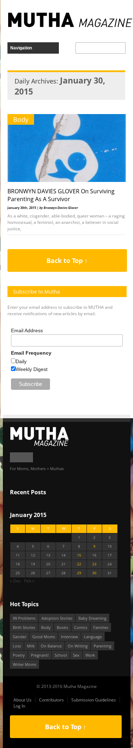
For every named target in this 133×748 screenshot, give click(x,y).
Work (90, 655)
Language (93, 636)
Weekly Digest (32, 369)
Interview (69, 636)
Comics (80, 627)
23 (94, 564)
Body (20, 119)
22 (79, 564)
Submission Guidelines (93, 700)
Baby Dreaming (92, 618)
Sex (76, 655)
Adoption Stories (56, 618)
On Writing (78, 646)
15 (79, 555)
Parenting (102, 646)
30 (94, 573)
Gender (19, 636)
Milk (31, 646)
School (61, 655)
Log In (19, 706)
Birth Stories (24, 627)
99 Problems (24, 618)
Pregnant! (40, 655)
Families (100, 627)
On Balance (51, 646)
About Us (22, 700)
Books (62, 627)
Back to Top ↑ (67, 260)
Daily (21, 361)
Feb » (29, 581)
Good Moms (43, 636)
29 (79, 573)
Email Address (27, 330)
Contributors (51, 700)
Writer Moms (24, 664)
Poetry (19, 655)
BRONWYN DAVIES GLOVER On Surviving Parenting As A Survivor (61, 195)
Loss (17, 646)
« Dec (15, 581)
